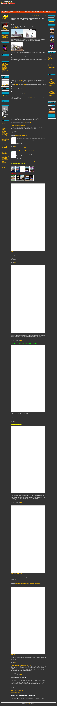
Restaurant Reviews (38, 11)
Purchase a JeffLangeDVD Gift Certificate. (5, 28)
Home (2, 11)
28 (6, 84)
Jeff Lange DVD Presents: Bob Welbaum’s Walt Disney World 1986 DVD (21, 665)
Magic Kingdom (5, 112)
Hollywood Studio (5, 114)
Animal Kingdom (5, 115)
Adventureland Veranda (22, 698)
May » (4, 85)
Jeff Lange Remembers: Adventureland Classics (18, 125)
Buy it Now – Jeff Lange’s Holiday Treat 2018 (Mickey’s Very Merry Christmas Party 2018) (52, 92)
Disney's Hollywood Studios (4, 128)
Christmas (3, 123)
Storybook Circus (4, 160)
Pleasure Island (5, 157)
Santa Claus (3, 158)
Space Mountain (6, 159)
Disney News (11, 11)
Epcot (3, 113)
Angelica (25, 84)
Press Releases (27, 11)
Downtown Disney (5, 133)
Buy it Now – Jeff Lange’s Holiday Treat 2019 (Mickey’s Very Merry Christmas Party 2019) (52, 82)
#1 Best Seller (52, 33)
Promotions (32, 11)
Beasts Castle (4, 122)
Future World (7, 139)
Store (43, 11)
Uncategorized (6, 11)
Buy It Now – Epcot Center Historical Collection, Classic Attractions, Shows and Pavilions (52, 78)
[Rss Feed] (51, 112)
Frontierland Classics (51, 61)
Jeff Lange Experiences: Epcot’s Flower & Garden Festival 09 (23, 161)
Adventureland (16, 84)
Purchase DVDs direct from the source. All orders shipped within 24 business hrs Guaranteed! (5, 19)
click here (5, 51)
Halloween (3, 140)
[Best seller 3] (52, 49)
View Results (5, 117)
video (16, 27)
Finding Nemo (3, 139)
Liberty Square (3, 144)
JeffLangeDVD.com (7, 1)
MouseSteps (24, 122)
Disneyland (4, 131)
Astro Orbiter (41, 698)
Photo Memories (21, 11)
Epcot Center (3, 136)
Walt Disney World (4, 165)
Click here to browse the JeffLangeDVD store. (17, 690)
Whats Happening (47, 11)
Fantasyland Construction (5, 138)
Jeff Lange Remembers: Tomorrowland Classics (21, 147)
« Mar (2, 85)
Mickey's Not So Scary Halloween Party (5, 151)
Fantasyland (4, 137)
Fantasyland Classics (51, 67)
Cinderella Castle (4, 124)
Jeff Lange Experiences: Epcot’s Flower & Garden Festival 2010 (25, 150)
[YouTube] (51, 110)
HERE (21, 340)
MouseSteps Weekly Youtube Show (6, 12)
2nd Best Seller (52, 41)
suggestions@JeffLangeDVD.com (15, 692)
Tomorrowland (4, 162)
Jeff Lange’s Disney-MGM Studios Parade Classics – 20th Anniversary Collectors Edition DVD (28, 583)
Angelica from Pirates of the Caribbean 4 (32, 698)
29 (7, 84)
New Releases (16, 11)
